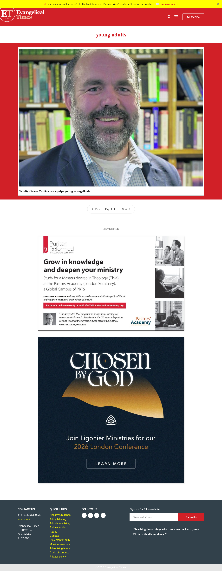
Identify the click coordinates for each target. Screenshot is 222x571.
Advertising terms (60, 548)
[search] (169, 16)
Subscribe (193, 17)
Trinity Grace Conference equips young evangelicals (54, 191)
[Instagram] (96, 515)
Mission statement (60, 544)
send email (24, 519)
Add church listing (60, 523)
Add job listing (58, 519)
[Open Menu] (176, 17)
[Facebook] (84, 515)
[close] (218, 4)
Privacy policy (58, 556)
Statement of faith (60, 540)
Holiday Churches (60, 515)
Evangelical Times (115, 567)
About (53, 531)
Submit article (57, 527)
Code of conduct (59, 552)
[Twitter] (90, 515)
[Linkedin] (103, 515)
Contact (54, 535)
